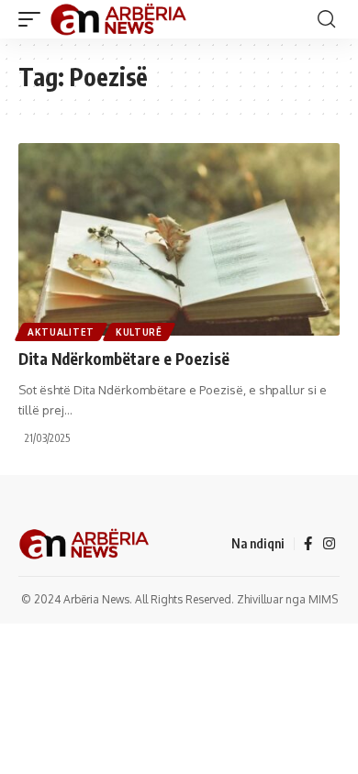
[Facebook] (308, 544)
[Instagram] (329, 544)
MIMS (323, 599)
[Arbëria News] (119, 19)
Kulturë (139, 331)
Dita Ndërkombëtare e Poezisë (123, 358)
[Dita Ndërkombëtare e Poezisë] (179, 239)
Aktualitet (61, 331)
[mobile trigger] (34, 19)
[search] (326, 19)
